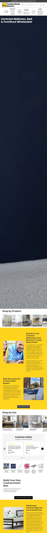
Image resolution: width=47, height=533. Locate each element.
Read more (10, 450)
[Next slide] (43, 320)
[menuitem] (35, 5)
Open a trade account (23, 406)
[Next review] (42, 449)
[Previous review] (4, 449)
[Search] (38, 5)
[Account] (41, 5)
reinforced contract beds (34, 514)
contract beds (6, 390)
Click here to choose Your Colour (23, 497)
